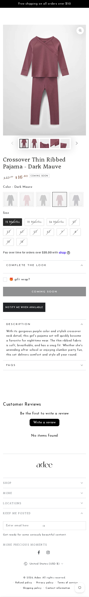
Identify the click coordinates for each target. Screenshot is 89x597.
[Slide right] (76, 143)
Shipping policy (32, 588)
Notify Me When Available (24, 307)
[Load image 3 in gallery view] (44, 143)
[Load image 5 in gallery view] (65, 143)
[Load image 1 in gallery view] (24, 143)
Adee (37, 577)
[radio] (10, 199)
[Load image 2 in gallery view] (34, 143)
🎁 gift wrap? (19, 279)
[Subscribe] (44, 525)
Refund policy (23, 582)
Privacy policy (45, 582)
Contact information (58, 588)
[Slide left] (12, 143)
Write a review (44, 422)
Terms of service (67, 582)
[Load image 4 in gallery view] (54, 143)
